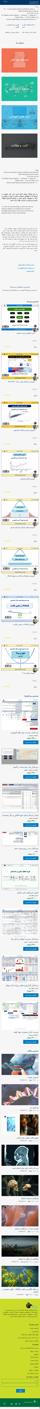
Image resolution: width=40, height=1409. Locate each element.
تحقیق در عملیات (33, 1370)
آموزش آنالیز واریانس (27, 479)
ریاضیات (36, 1367)
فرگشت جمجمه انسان (31, 1341)
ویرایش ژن (35, 1331)
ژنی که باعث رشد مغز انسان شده (28, 1337)
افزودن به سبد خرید (31, 742)
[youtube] (16, 1404)
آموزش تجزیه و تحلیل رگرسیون (24, 430)
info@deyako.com (33, 3)
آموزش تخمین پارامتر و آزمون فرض (22, 527)
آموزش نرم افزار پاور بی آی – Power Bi (21, 381)
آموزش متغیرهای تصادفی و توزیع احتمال (21, 576)
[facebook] (19, 1404)
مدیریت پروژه (34, 1351)
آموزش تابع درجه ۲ (28, 673)
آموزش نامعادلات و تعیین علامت (24, 624)
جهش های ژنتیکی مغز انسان (29, 1334)
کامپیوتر (36, 1354)
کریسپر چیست (34, 1328)
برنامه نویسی (34, 1360)
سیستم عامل (34, 1357)
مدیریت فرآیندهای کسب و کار (29, 1348)
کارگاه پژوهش (34, 1364)
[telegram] (8, 1404)
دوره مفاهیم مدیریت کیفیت (25, 333)
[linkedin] (11, 1404)
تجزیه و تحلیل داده (32, 1373)
